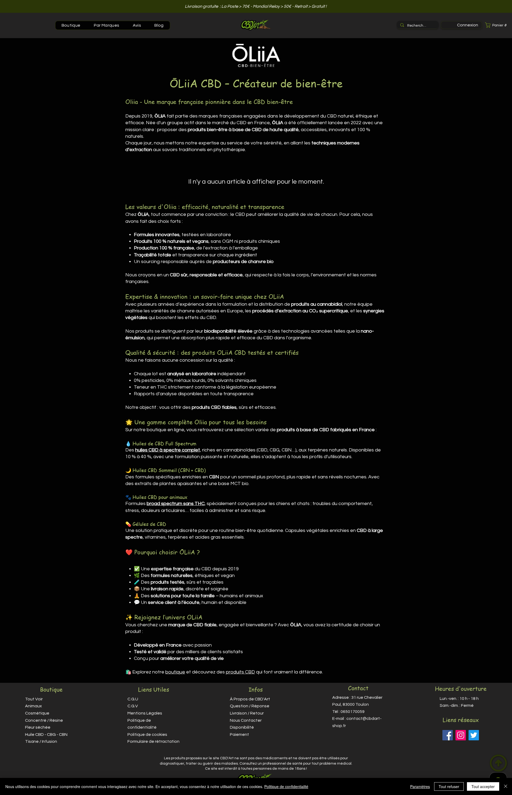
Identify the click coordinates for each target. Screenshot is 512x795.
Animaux (33, 706)
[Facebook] (447, 735)
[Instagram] (460, 735)
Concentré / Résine (44, 720)
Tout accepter (483, 786)
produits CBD (240, 672)
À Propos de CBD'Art (250, 699)
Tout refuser (449, 786)
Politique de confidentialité (286, 786)
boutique (175, 672)
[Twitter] (474, 735)
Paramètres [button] (420, 786)
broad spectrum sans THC (176, 503)
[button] (497, 25)
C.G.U (132, 699)
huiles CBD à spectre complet (167, 450)
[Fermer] (505, 786)
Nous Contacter (246, 720)
